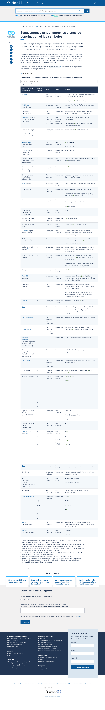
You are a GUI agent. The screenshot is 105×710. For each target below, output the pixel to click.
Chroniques (41, 638)
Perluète (24, 301)
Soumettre (25, 622)
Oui (23, 599)
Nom (73, 650)
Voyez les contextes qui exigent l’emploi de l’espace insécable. (63, 582)
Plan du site (88, 683)
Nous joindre (95, 3)
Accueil (22, 26)
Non (30, 599)
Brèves (9, 655)
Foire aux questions (12, 640)
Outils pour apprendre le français (47, 646)
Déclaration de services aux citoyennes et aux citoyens (51, 683)
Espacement (43, 26)
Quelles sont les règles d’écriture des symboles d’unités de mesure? (87, 582)
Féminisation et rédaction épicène (47, 657)
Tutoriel (40, 670)
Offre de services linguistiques (15, 644)
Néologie (40, 659)
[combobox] (50, 11)
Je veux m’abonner (83, 667)
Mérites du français (12, 668)
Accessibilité (17, 683)
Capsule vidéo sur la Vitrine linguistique (18, 638)
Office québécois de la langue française (38, 3)
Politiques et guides (12, 646)
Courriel (74, 658)
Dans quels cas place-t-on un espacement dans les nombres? (40, 582)
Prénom (74, 642)
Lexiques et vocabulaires (45, 644)
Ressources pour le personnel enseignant (49, 650)
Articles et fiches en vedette (15, 653)
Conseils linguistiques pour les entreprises (50, 640)
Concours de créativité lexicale (15, 666)
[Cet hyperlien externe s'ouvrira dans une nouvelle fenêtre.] (14, 2)
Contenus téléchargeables (45, 642)
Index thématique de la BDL (46, 668)
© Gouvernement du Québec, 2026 (51, 696)
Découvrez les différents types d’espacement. (17, 581)
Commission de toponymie (14, 664)
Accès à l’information (29, 683)
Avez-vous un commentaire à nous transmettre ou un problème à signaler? (44, 604)
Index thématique (30, 26)
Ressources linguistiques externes (47, 648)
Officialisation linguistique (45, 661)
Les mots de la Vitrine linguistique (16, 642)
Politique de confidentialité (74, 683)
